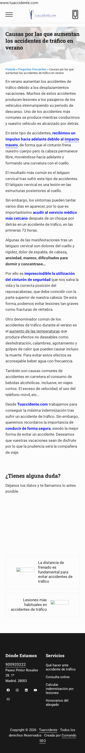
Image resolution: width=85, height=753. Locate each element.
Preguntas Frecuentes (32, 69)
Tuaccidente (48, 730)
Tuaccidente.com (32, 404)
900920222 (15, 664)
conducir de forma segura (28, 428)
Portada (10, 69)
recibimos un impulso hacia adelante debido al (42, 139)
